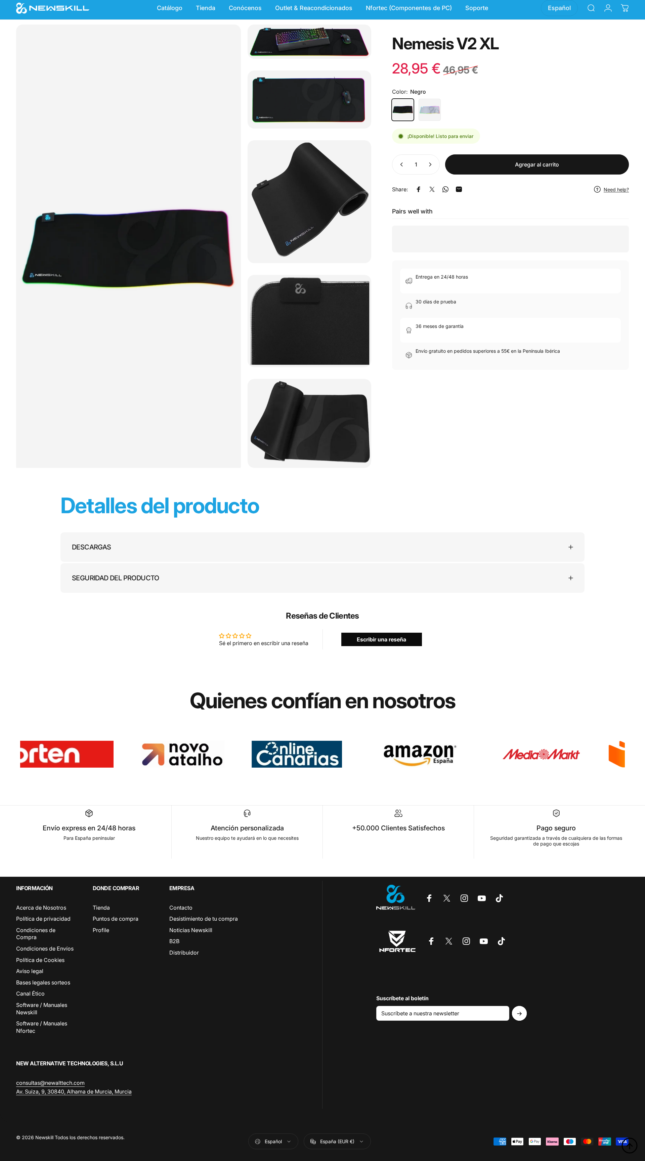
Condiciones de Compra (35, 934)
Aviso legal (29, 971)
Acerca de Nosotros (41, 907)
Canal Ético (30, 993)
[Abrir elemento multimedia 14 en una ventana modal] (309, 201)
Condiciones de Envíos (45, 948)
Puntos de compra (115, 919)
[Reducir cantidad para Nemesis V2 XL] (400, 164)
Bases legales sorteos (43, 982)
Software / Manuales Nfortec (41, 1027)
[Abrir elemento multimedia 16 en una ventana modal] (309, 423)
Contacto (180, 907)
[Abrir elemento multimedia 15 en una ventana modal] (309, 321)
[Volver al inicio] (629, 1146)
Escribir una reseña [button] (381, 639)
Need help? (616, 189)
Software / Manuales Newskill (41, 1009)
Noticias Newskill (190, 930)
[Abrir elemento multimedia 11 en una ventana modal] (128, 249)
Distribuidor (184, 952)
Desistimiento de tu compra (203, 919)
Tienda (101, 907)
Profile (101, 930)
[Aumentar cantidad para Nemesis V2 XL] (431, 164)
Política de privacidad (43, 919)
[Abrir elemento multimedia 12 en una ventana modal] (309, 42)
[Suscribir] (519, 1013)
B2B (174, 941)
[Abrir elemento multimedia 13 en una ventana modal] (309, 99)
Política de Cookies (40, 960)
